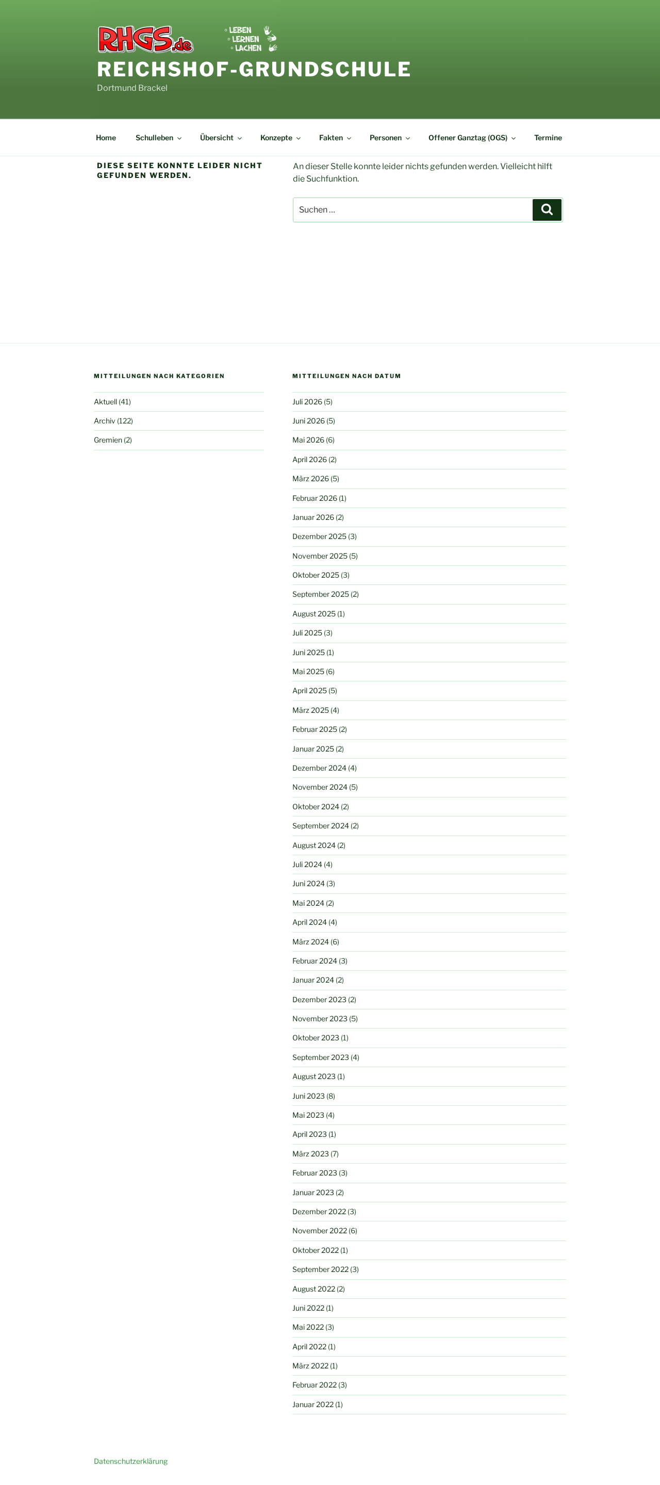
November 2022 (319, 1230)
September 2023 (320, 1057)
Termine (548, 137)
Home (106, 137)
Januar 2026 (313, 517)
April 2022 (309, 1346)
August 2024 (314, 845)
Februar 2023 (314, 1172)
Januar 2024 (313, 979)
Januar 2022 (313, 1404)
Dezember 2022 (319, 1211)
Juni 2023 (308, 1095)
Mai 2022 (308, 1327)
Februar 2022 (314, 1384)
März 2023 (310, 1153)
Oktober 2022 (315, 1250)
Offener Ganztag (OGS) (467, 137)
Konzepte (276, 137)
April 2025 (309, 690)
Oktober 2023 (315, 1037)
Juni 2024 (308, 883)
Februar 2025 (314, 729)
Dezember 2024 (319, 767)
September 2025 (320, 594)
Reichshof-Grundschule (254, 69)
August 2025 (314, 613)
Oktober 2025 (315, 574)
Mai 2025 (308, 671)
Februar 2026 (314, 498)
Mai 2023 (308, 1115)
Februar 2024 (314, 960)
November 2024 (320, 786)
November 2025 (320, 555)
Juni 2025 (308, 652)
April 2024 (309, 922)
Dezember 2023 (319, 999)
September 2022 (320, 1269)
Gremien (108, 439)
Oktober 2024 (315, 806)
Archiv (105, 420)
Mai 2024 (308, 903)
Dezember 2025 (319, 536)
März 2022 (310, 1365)
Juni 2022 (308, 1307)
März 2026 (310, 478)
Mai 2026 (308, 439)
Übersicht (217, 137)
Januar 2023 (313, 1192)
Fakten (331, 137)
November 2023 (320, 1018)
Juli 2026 (307, 401)
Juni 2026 (308, 420)
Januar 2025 (313, 748)
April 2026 (309, 459)
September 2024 (320, 825)
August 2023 (314, 1076)
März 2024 (310, 941)
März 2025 (310, 710)
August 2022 (313, 1288)
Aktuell (105, 401)
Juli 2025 (307, 632)
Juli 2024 (307, 864)
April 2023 (309, 1134)
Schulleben (154, 137)
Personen (386, 137)
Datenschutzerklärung (131, 1461)
